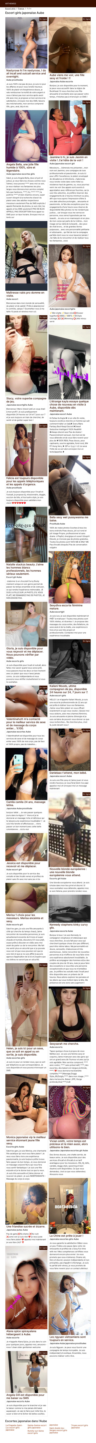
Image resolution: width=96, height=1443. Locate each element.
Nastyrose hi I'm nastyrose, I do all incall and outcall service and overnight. (26, 73)
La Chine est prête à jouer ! (66, 1235)
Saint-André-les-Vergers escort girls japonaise (58, 1430)
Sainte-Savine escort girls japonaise (37, 1426)
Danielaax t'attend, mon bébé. (68, 772)
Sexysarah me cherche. (64, 1043)
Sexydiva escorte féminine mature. (66, 607)
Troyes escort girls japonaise (79, 1426)
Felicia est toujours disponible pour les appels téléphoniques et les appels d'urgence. (25, 481)
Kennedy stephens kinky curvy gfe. (69, 926)
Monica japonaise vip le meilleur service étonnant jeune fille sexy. (26, 1140)
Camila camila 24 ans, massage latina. (25, 803)
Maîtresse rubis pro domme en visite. (25, 294)
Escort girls (10, 8)
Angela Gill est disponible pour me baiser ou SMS (25, 1396)
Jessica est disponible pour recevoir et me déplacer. (23, 865)
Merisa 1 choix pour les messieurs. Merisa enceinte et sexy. (24, 918)
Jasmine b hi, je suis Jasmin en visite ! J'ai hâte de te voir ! (69, 159)
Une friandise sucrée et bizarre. (25, 1226)
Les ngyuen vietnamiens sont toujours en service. (68, 1338)
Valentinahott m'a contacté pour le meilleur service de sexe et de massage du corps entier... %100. (26, 723)
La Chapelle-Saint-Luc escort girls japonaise (14, 1427)
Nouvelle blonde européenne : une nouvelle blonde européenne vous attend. (68, 872)
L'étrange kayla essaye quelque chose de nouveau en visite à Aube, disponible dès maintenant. (69, 406)
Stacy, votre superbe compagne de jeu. (26, 400)
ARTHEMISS (10, 3)
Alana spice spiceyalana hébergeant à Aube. (21, 1333)
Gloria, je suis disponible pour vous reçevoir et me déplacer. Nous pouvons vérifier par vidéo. (24, 653)
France (21, 8)
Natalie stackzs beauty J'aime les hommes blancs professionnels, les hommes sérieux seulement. (25, 569)
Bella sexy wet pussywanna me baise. (69, 519)
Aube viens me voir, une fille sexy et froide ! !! (67, 76)
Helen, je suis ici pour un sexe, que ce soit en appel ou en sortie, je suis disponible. (25, 1051)
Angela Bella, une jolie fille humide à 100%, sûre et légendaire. (22, 167)
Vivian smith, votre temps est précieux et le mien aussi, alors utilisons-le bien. (69, 1144)
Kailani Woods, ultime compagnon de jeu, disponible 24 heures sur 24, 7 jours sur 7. (69, 689)
